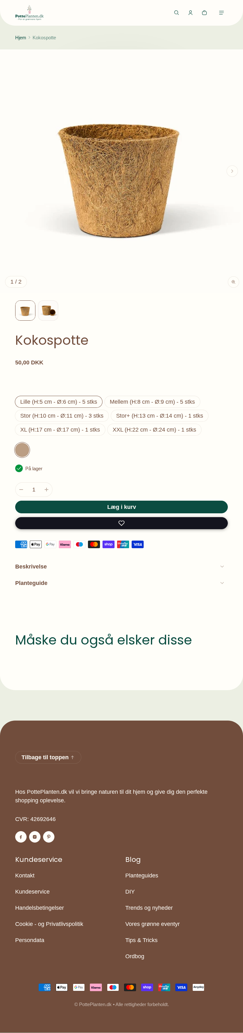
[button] (176, 12)
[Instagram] (34, 837)
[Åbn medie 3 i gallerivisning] (48, 310)
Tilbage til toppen (45, 757)
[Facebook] (21, 837)
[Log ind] (190, 12)
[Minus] (21, 489)
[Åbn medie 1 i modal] (121, 171)
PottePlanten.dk (95, 1004)
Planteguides (141, 875)
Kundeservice (32, 892)
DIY (130, 892)
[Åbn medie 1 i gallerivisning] (25, 310)
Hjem (20, 37)
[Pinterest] (48, 837)
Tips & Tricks (141, 940)
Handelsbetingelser (39, 908)
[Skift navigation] (221, 12)
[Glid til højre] (232, 171)
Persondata (29, 940)
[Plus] (46, 489)
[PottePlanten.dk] (29, 13)
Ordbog (134, 956)
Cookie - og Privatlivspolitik (49, 924)
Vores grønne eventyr (152, 924)
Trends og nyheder (149, 908)
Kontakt (24, 875)
